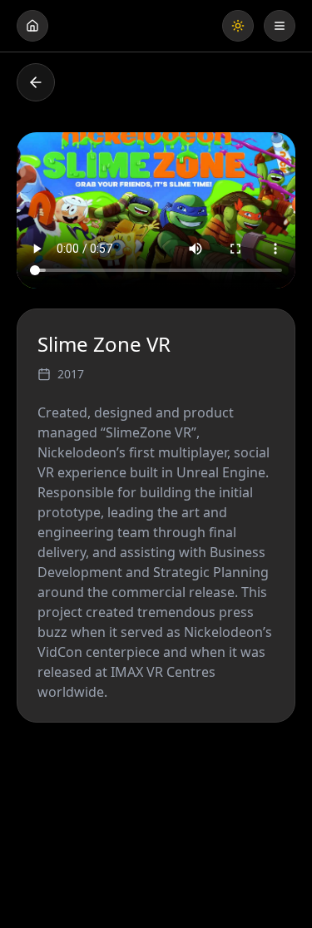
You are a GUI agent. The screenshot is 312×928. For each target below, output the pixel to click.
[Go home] (32, 26)
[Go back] (36, 82)
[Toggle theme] (238, 26)
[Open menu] (279, 26)
